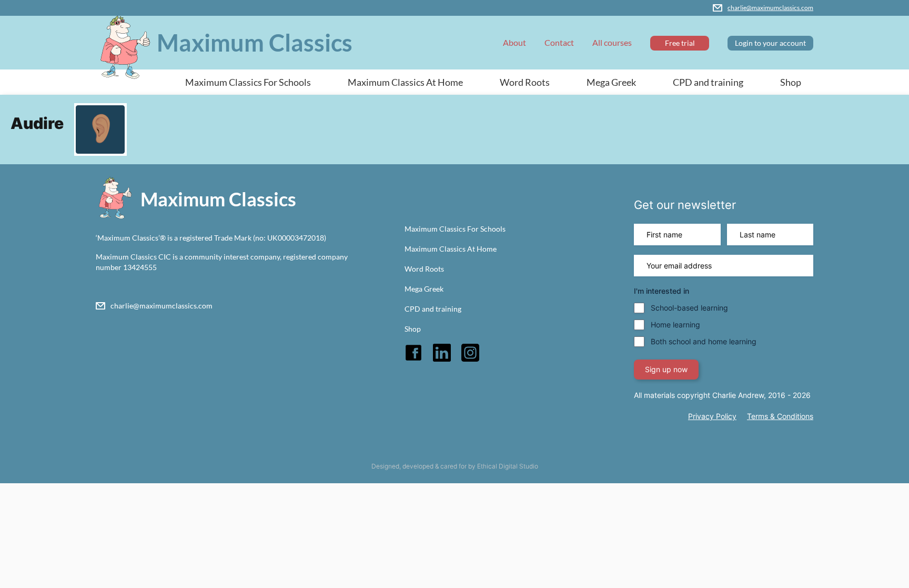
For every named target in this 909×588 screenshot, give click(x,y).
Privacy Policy (712, 416)
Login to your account (770, 42)
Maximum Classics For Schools (248, 82)
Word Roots (525, 82)
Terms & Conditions (780, 416)
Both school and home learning (703, 341)
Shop (790, 82)
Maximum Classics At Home (405, 82)
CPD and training (708, 82)
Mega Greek (611, 82)
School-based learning (689, 307)
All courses (612, 42)
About (514, 42)
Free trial (680, 42)
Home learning (675, 324)
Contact (559, 42)
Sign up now (666, 369)
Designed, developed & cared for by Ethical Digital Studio (454, 466)
